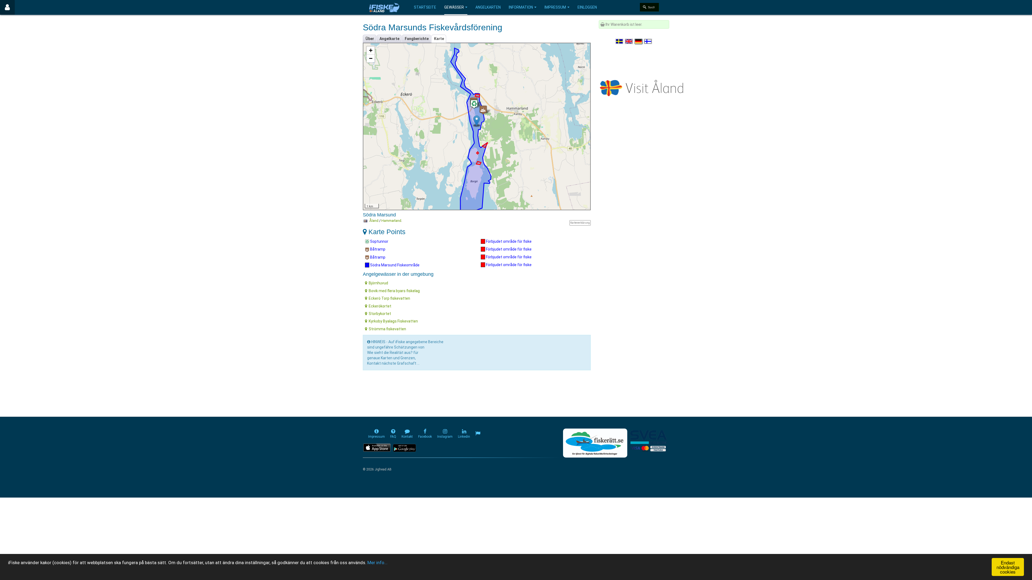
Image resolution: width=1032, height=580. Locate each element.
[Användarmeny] (7, 7)
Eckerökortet (380, 306)
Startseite (425, 7)
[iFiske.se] (384, 7)
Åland (373, 221)
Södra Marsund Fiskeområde (394, 265)
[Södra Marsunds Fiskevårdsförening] (476, 120)
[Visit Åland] (643, 87)
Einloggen (587, 7)
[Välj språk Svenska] (620, 41)
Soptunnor (378, 241)
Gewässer (454, 7)
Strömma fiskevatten (387, 329)
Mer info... (377, 562)
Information (521, 7)
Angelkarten (488, 7)
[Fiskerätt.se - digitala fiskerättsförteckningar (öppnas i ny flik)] (595, 443)
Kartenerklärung (580, 222)
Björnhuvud (378, 283)
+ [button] (370, 50)
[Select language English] (629, 41)
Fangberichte (417, 39)
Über (370, 39)
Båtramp (377, 249)
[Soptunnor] (474, 104)
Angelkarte (389, 39)
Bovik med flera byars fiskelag (394, 291)
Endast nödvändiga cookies (1008, 567)
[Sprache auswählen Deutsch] (639, 41)
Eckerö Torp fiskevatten (389, 298)
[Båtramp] (483, 110)
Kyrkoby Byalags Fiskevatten (393, 321)
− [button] (370, 58)
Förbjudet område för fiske (508, 241)
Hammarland (391, 221)
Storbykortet (380, 313)
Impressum (555, 7)
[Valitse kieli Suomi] (648, 41)
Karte (439, 39)
